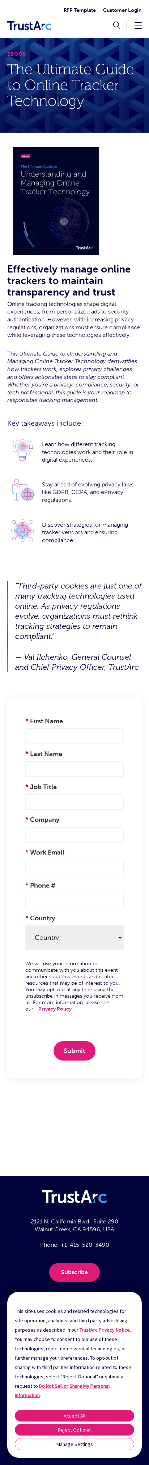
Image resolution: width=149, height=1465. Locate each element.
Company (42, 820)
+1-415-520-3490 (84, 1244)
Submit (74, 1051)
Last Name (43, 754)
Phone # (40, 885)
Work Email (44, 852)
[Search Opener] (116, 26)
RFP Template (80, 10)
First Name (44, 721)
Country (40, 918)
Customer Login (122, 10)
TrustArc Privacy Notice (105, 1330)
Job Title (41, 787)
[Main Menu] (138, 25)
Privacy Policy (55, 1009)
